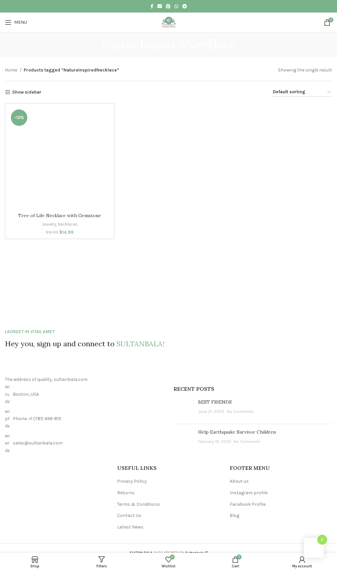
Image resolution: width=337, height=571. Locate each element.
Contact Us (129, 515)
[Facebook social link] (151, 6)
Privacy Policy (132, 481)
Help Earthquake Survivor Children (237, 432)
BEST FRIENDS (215, 402)
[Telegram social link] (184, 6)
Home (11, 70)
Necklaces (68, 224)
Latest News (130, 527)
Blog (234, 515)
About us (239, 481)
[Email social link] (159, 6)
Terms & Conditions (138, 504)
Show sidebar (26, 92)
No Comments (240, 411)
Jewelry (49, 224)
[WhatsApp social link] (176, 6)
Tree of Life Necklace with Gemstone (59, 215)
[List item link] (84, 419)
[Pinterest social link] (168, 6)
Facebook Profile (248, 504)
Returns (126, 493)
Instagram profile (249, 493)
